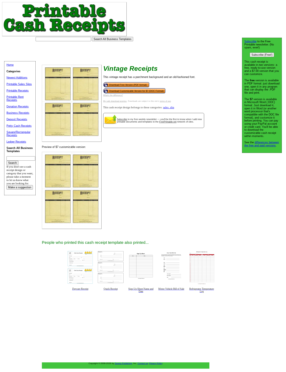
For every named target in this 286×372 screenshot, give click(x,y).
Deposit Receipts (16, 119)
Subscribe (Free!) (261, 54)
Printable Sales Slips (19, 84)
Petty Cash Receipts (19, 125)
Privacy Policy (155, 363)
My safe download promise (115, 101)
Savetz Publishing (123, 363)
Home (10, 64)
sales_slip (168, 107)
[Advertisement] (78, 51)
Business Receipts (17, 112)
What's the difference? (113, 95)
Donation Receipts (17, 106)
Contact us (143, 363)
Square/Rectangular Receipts (18, 133)
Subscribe (122, 119)
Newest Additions (16, 77)
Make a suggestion (19, 187)
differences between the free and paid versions (261, 144)
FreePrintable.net (167, 121)
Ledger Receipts (16, 141)
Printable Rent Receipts (15, 98)
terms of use (165, 101)
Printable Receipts (17, 90)
